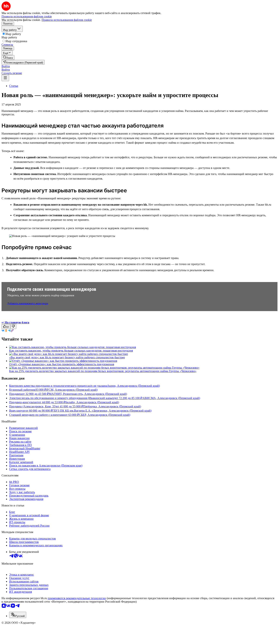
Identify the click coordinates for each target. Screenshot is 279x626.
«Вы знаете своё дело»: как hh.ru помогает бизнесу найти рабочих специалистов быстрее (67, 357)
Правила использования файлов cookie (67, 19)
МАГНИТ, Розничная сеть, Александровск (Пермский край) (88, 393)
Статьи (13, 85)
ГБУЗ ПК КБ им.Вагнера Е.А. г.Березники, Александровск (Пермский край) (101, 410)
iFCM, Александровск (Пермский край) (72, 389)
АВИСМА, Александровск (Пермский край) (171, 398)
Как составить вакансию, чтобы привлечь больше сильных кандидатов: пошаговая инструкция (71, 350)
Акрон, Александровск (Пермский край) (133, 385)
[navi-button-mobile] (5, 78)
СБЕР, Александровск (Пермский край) (104, 414)
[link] (8, 57)
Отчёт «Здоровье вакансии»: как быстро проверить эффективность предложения (61, 364)
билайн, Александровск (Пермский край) (92, 402)
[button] (6, 66)
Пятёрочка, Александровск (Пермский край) (112, 406)
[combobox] (17, 615)
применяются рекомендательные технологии (77, 598)
